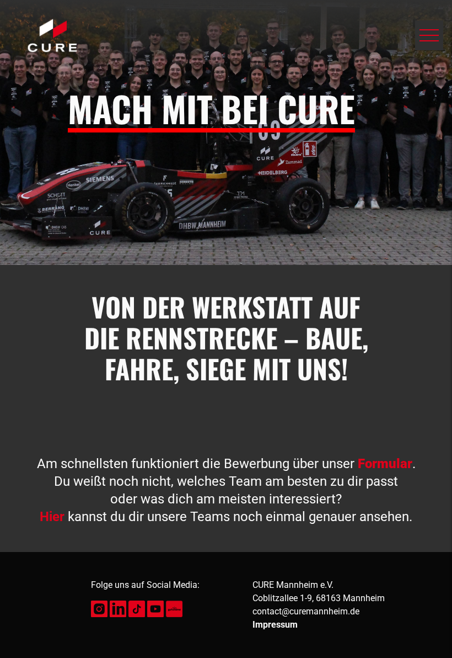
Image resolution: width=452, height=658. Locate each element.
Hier (52, 516)
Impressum (275, 624)
